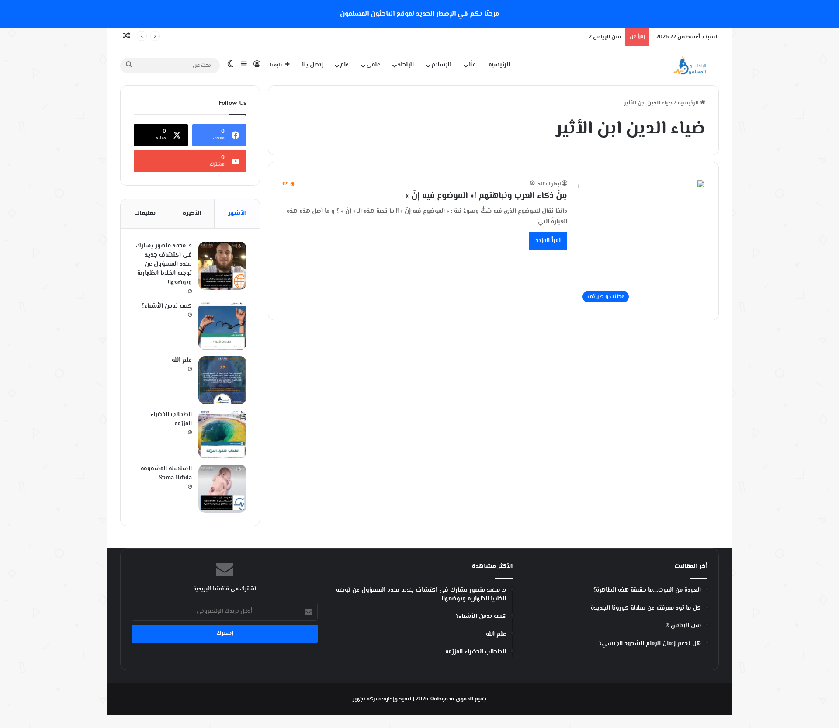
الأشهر (237, 213)
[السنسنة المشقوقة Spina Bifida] (222, 489)
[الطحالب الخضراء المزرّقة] (222, 434)
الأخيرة (192, 213)
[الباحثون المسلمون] (689, 65)
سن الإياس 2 (605, 37)
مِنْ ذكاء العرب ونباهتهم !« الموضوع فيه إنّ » (486, 196)
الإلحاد (406, 65)
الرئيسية (499, 65)
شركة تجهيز (367, 699)
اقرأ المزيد (548, 241)
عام (344, 65)
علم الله (182, 360)
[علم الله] (222, 380)
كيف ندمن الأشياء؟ (167, 306)
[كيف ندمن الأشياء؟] (222, 326)
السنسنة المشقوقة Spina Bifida (166, 473)
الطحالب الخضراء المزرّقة (171, 419)
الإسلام (441, 65)
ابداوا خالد (549, 184)
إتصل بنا (312, 65)
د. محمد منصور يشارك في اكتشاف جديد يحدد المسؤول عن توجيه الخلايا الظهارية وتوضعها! (164, 264)
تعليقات (145, 213)
